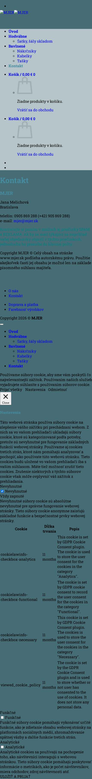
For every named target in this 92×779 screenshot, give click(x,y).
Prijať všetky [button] (11, 389)
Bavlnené (17, 46)
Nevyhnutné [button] (11, 486)
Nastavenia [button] (35, 389)
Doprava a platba (23, 304)
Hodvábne (18, 36)
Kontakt (16, 65)
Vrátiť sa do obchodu (35, 109)
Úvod (13, 31)
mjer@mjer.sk (25, 220)
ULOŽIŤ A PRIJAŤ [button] (15, 776)
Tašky (22, 60)
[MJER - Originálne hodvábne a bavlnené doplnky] (14, 12)
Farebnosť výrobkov (26, 309)
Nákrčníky (26, 51)
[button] (22, 74)
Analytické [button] (9, 742)
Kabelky (24, 56)
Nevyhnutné (16, 491)
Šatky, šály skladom (35, 41)
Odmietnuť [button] (57, 389)
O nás (13, 290)
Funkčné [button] (8, 712)
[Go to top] (1, 324)
